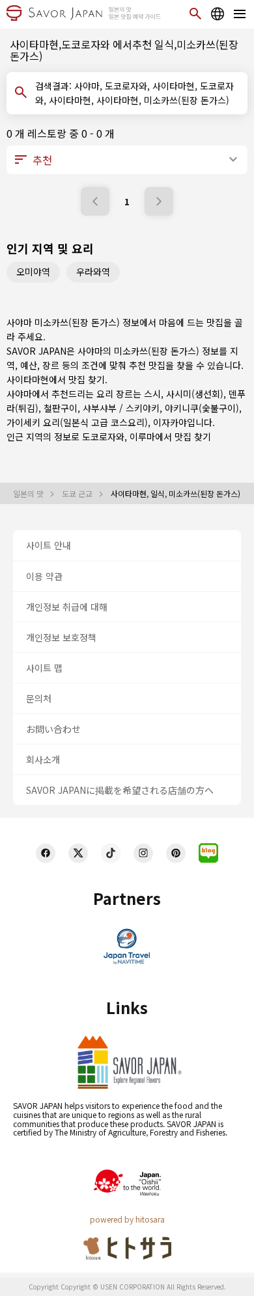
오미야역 (33, 271)
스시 (152, 393)
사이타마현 (28, 379)
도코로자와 (103, 436)
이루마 (142, 436)
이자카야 (170, 422)
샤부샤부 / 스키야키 (121, 407)
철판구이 (61, 407)
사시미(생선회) (194, 393)
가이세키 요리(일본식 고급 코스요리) (77, 422)
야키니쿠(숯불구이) (202, 407)
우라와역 (93, 271)
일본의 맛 (29, 493)
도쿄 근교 (78, 493)
